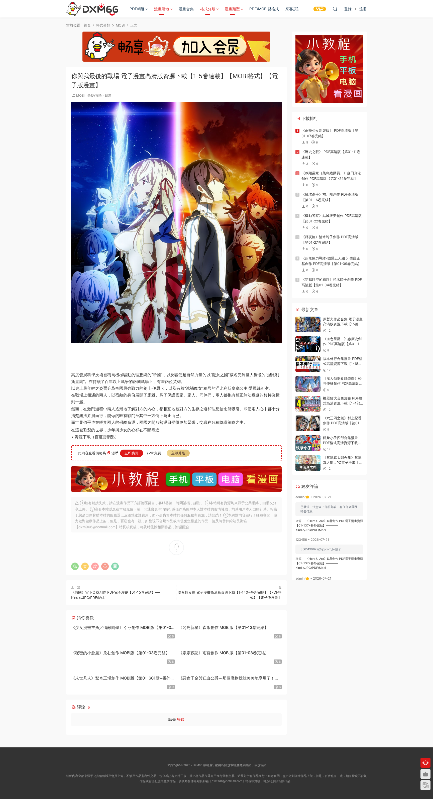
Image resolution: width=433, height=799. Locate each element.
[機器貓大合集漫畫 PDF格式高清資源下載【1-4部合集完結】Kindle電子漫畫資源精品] (307, 404)
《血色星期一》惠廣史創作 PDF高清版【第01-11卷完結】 (342, 344)
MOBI (80, 95)
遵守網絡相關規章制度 (224, 765)
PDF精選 (137, 9)
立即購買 (132, 453)
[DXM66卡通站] (92, 9)
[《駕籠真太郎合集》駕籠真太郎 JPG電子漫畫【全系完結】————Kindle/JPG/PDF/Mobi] (307, 463)
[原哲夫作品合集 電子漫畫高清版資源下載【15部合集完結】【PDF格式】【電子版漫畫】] (307, 324)
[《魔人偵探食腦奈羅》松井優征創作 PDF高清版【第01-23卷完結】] (307, 384)
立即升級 (178, 453)
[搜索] (335, 9)
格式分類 (207, 9)
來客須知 (292, 9)
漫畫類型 (232, 9)
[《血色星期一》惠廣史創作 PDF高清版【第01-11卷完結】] (307, 344)
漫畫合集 (186, 9)
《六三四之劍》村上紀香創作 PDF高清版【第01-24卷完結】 (342, 423)
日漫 (108, 95)
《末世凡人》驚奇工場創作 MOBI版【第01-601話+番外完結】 (122, 679)
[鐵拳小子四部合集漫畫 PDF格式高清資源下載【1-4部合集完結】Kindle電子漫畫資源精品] (307, 443)
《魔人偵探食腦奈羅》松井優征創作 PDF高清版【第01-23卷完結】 (342, 383)
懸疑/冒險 (94, 95)
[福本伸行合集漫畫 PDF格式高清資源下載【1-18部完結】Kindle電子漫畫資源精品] (307, 364)
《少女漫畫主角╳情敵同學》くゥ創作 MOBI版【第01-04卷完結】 (122, 628)
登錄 (180, 719)
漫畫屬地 (161, 9)
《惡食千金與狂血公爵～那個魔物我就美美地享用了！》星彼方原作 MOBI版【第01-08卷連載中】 (228, 679)
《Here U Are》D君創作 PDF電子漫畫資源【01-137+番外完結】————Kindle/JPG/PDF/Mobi (329, 525)
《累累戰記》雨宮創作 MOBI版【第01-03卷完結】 (223, 652)
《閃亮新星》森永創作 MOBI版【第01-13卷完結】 (223, 627)
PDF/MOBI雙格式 (264, 9)
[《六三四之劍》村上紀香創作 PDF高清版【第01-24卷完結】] (307, 423)
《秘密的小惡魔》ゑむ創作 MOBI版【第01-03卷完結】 (120, 652)
